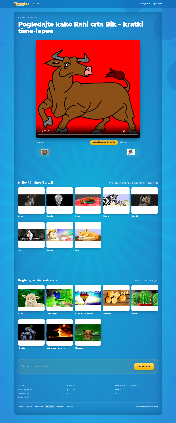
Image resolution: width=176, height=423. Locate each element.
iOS (115, 393)
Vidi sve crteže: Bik (129, 142)
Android (117, 390)
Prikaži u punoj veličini (104, 142)
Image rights (24, 397)
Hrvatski (49, 407)
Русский (60, 407)
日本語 (70, 407)
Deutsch (39, 407)
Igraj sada (157, 4)
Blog (68, 393)
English (28, 407)
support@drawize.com (147, 406)
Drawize (21, 18)
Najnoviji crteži (25, 390)
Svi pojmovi (144, 4)
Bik (36, 18)
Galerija (30, 18)
